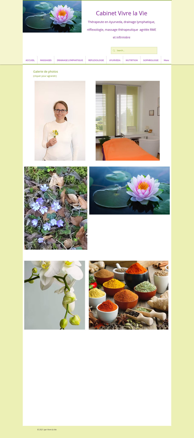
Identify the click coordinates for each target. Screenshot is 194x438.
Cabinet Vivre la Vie (121, 13)
